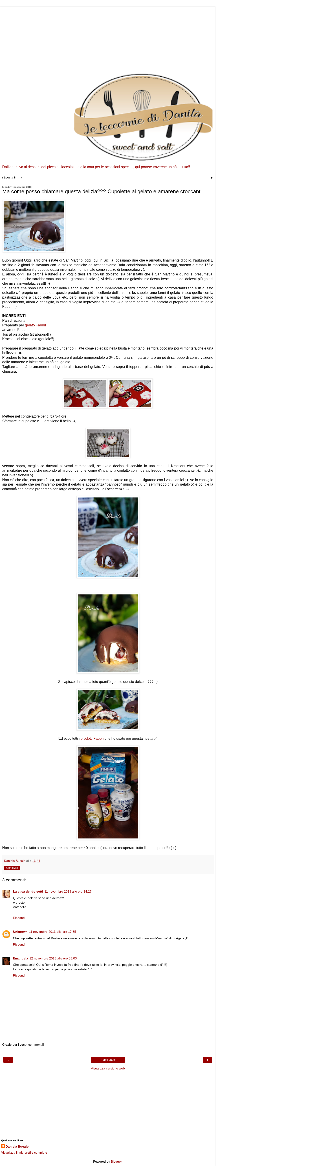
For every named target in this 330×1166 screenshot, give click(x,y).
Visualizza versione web (108, 1068)
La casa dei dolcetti (28, 891)
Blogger (116, 1161)
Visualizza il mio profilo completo (24, 1152)
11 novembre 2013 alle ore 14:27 (68, 891)
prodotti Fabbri (92, 738)
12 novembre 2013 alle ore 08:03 (53, 958)
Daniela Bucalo (17, 1146)
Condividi (12, 867)
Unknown (20, 931)
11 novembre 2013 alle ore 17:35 (52, 931)
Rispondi (19, 918)
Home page (108, 1059)
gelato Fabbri (36, 325)
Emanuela (20, 958)
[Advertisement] (108, 38)
